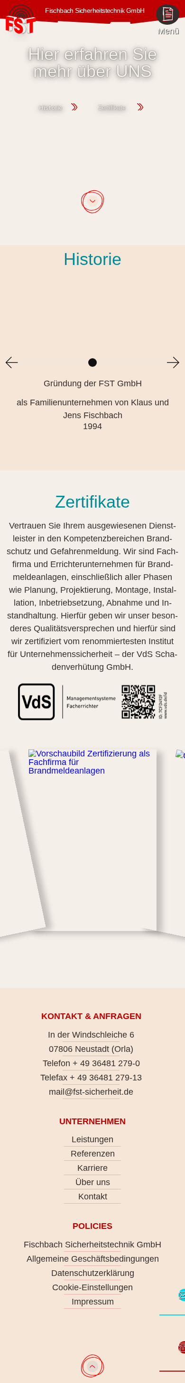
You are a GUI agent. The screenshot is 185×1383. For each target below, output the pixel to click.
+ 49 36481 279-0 (106, 1063)
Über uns (92, 1182)
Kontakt (92, 1196)
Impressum (93, 1301)
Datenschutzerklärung (92, 1273)
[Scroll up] (92, 1365)
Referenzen (93, 1153)
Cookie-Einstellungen (92, 1287)
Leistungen (92, 1139)
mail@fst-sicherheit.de (91, 1092)
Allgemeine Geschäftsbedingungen (93, 1259)
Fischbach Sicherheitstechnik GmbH (92, 1244)
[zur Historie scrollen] (92, 202)
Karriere (92, 1168)
